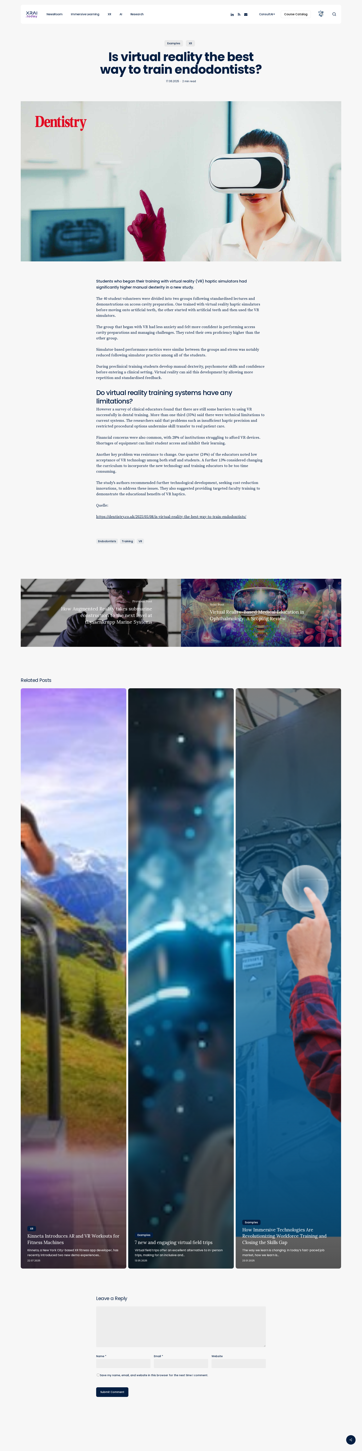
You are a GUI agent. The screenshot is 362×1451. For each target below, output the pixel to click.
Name (101, 1356)
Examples (173, 43)
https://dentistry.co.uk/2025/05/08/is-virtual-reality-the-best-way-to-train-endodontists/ (171, 517)
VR (140, 541)
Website (217, 1356)
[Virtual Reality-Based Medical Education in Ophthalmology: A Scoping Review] (261, 613)
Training (127, 541)
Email (158, 1356)
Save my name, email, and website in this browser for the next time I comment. (154, 1375)
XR (190, 43)
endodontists (107, 541)
